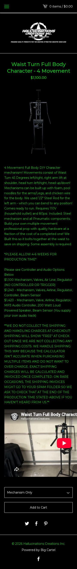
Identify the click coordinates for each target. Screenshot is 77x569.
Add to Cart (38, 507)
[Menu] (6, 6)
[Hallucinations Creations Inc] (38, 32)
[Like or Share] (36, 523)
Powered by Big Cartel (38, 549)
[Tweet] (27, 523)
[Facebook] (38, 559)
